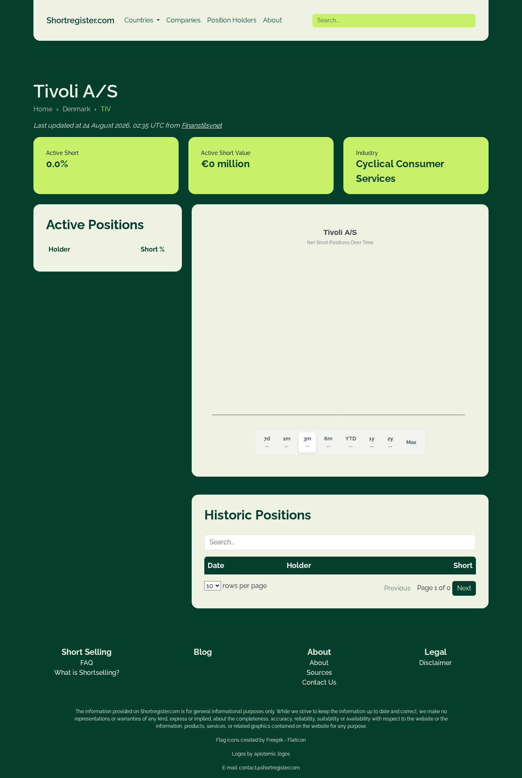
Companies (183, 20)
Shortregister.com (80, 20)
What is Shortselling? (86, 672)
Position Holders (232, 20)
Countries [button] (139, 20)
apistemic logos (272, 754)
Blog (203, 652)
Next (464, 588)
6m (328, 442)
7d (267, 442)
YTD (350, 442)
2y (390, 442)
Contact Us (319, 682)
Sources (319, 672)
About (272, 20)
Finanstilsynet (201, 125)
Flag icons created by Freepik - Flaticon (261, 740)
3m (307, 442)
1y (371, 442)
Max (411, 442)
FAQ (86, 663)
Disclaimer (435, 663)
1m (286, 442)
